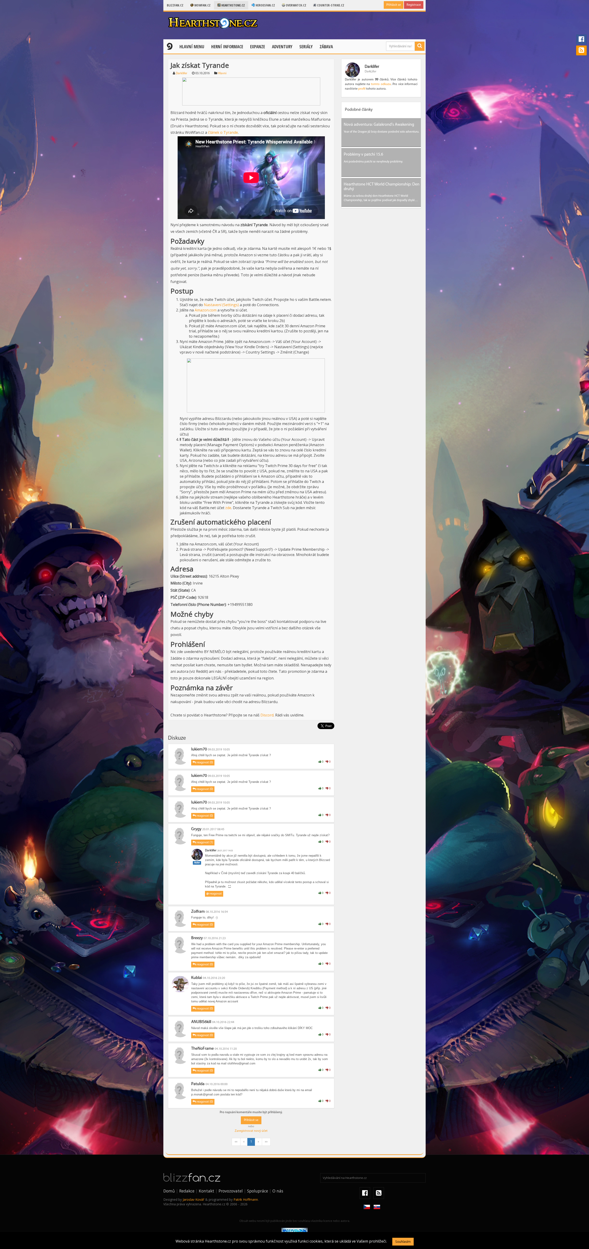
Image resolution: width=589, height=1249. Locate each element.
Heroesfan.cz (265, 5)
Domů (169, 1191)
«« (236, 1141)
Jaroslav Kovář (193, 1199)
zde (228, 507)
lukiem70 (199, 749)
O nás (277, 1191)
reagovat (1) (204, 842)
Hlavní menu (191, 47)
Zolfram (198, 912)
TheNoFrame (202, 1049)
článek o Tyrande (223, 132)
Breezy (197, 938)
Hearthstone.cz (233, 5)
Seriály (306, 47)
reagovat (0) (204, 762)
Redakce (186, 1191)
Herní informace (227, 47)
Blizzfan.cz (175, 5)
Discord (267, 715)
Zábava (326, 47)
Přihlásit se (393, 5)
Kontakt (206, 1191)
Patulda (198, 1084)
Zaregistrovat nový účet (251, 1131)
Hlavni (222, 73)
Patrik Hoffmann (246, 1199)
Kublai (196, 978)
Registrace (414, 5)
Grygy (196, 829)
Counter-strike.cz (330, 5)
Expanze (257, 47)
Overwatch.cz (295, 5)
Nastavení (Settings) (221, 304)
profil (361, 89)
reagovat (214, 893)
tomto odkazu (381, 84)
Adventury (282, 47)
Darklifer (181, 73)
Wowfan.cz (202, 5)
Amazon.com (206, 310)
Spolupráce (257, 1191)
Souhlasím (403, 1241)
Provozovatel (231, 1191)
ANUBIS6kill (201, 1022)
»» (266, 1141)
